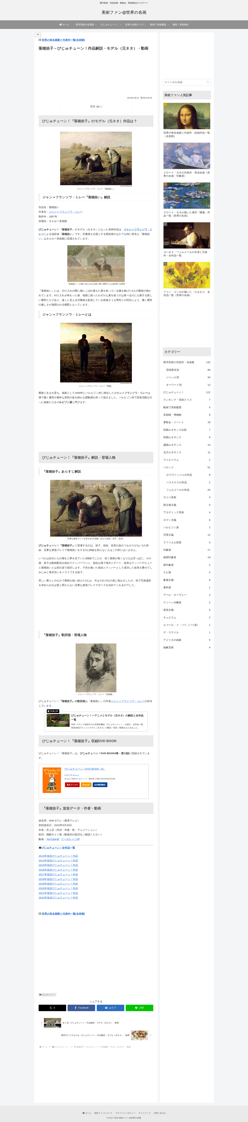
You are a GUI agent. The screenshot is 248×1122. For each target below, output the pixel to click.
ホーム (88, 1113)
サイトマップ (144, 1113)
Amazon (86, 785)
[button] (208, 82)
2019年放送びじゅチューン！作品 (58, 883)
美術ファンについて (103, 1113)
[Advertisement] (96, 73)
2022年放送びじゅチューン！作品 (58, 897)
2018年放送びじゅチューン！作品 (58, 879)
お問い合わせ (160, 1113)
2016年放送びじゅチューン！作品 (58, 869)
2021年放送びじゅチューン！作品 (58, 893)
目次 (92, 106)
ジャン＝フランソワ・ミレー (66, 211)
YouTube (51, 839)
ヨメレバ (76, 775)
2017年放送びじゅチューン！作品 (58, 874)
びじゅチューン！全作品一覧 (58, 847)
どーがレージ (69, 839)
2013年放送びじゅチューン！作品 (58, 856)
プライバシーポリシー (125, 1113)
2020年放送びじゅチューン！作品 (58, 888)
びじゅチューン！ (49, 995)
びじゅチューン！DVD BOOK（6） (85, 768)
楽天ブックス (72, 785)
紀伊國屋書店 (100, 785)
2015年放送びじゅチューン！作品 (58, 865)
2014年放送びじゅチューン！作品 (58, 860)
